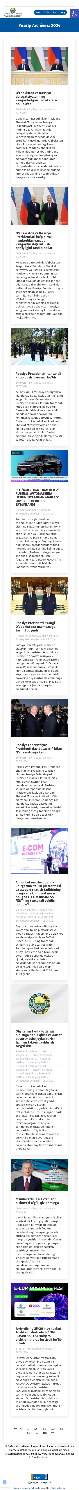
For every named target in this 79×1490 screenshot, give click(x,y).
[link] (74, 13)
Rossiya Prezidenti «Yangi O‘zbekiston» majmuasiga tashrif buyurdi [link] (35, 626)
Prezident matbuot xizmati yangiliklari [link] (38, 635)
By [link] (41, 109)
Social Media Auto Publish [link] (26, 1488)
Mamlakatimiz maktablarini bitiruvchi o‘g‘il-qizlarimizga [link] (37, 1201)
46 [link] (44, 1429)
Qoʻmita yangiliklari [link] (27, 510)
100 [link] (45, 1433)
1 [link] (21, 1429)
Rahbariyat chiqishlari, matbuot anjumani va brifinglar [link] (34, 913)
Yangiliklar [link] (45, 510)
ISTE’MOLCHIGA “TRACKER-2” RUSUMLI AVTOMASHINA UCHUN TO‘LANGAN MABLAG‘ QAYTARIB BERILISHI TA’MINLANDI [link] (38, 497)
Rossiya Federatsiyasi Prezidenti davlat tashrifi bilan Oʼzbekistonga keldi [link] (39, 748)
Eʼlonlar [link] (20, 1348)
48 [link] (62, 1429)
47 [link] (53, 1429)
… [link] (28, 1429)
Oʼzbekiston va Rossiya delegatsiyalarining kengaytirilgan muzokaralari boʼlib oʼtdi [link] (37, 98)
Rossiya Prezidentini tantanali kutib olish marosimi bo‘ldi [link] (38, 375)
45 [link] (35, 1429)
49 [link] (28, 1433)
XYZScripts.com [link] (58, 1488)
